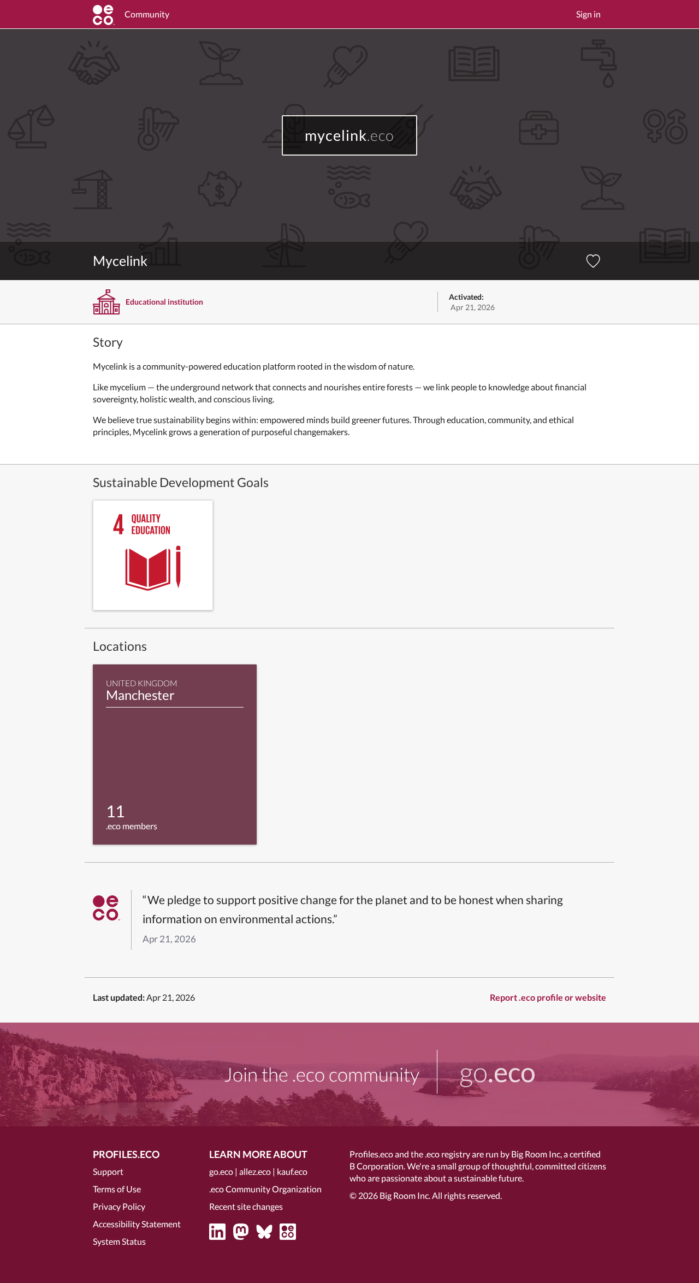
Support (108, 1171)
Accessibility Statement (137, 1224)
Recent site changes (246, 1206)
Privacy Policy (119, 1206)
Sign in (588, 14)
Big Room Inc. (405, 1195)
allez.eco (255, 1171)
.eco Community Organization (265, 1189)
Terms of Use (117, 1189)
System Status (119, 1241)
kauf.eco (292, 1171)
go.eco (221, 1171)
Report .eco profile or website (548, 997)
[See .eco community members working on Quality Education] (153, 555)
